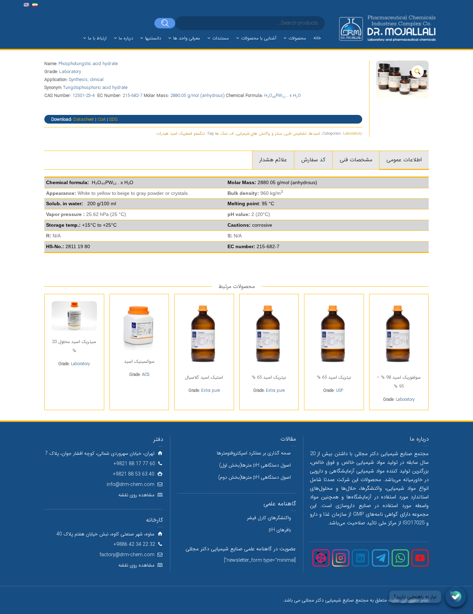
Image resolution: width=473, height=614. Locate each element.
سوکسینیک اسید (139, 361)
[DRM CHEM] (387, 29)
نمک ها (221, 133)
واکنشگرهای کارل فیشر (269, 518)
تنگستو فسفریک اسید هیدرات (181, 133)
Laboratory (352, 133)
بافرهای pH (280, 530)
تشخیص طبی (295, 133)
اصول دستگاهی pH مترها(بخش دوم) (254, 477)
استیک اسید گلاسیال (204, 377)
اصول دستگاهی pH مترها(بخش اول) (255, 465)
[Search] (164, 23)
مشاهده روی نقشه (136, 495)
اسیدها (314, 133)
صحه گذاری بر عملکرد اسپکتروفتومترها (254, 453)
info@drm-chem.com (130, 484)
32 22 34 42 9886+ (134, 544)
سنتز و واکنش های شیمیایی (259, 133)
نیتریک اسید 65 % (334, 377)
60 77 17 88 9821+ (134, 464)
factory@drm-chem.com (126, 555)
